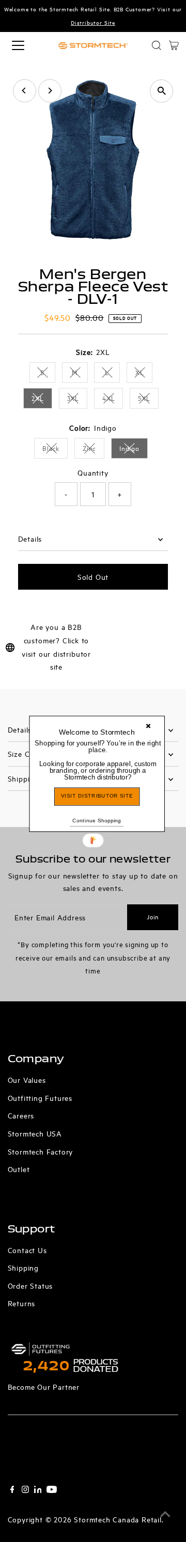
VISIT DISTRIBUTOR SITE (97, 796)
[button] (97, 759)
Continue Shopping (96, 820)
